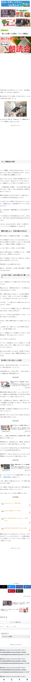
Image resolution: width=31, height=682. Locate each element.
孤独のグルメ (7, 203)
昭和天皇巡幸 (7, 477)
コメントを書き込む (15, 622)
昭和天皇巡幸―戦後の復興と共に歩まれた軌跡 (16, 528)
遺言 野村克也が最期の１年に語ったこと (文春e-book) (17, 519)
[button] (19, 591)
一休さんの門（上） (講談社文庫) (13, 503)
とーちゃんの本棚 (5, 30)
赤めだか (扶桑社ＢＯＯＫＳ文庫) (13, 510)
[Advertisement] (15, 71)
